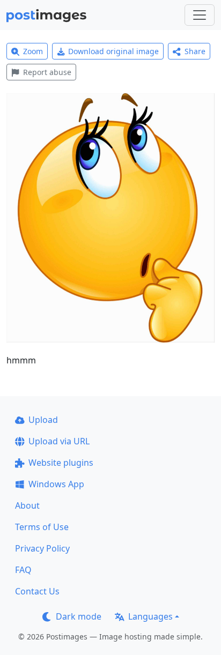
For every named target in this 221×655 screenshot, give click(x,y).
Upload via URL (59, 441)
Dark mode (78, 616)
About (27, 505)
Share (195, 51)
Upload (43, 420)
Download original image (113, 51)
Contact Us (37, 591)
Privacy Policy (42, 548)
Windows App (56, 484)
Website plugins (60, 462)
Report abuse (47, 72)
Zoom (33, 51)
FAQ (23, 570)
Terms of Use (42, 527)
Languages (150, 616)
